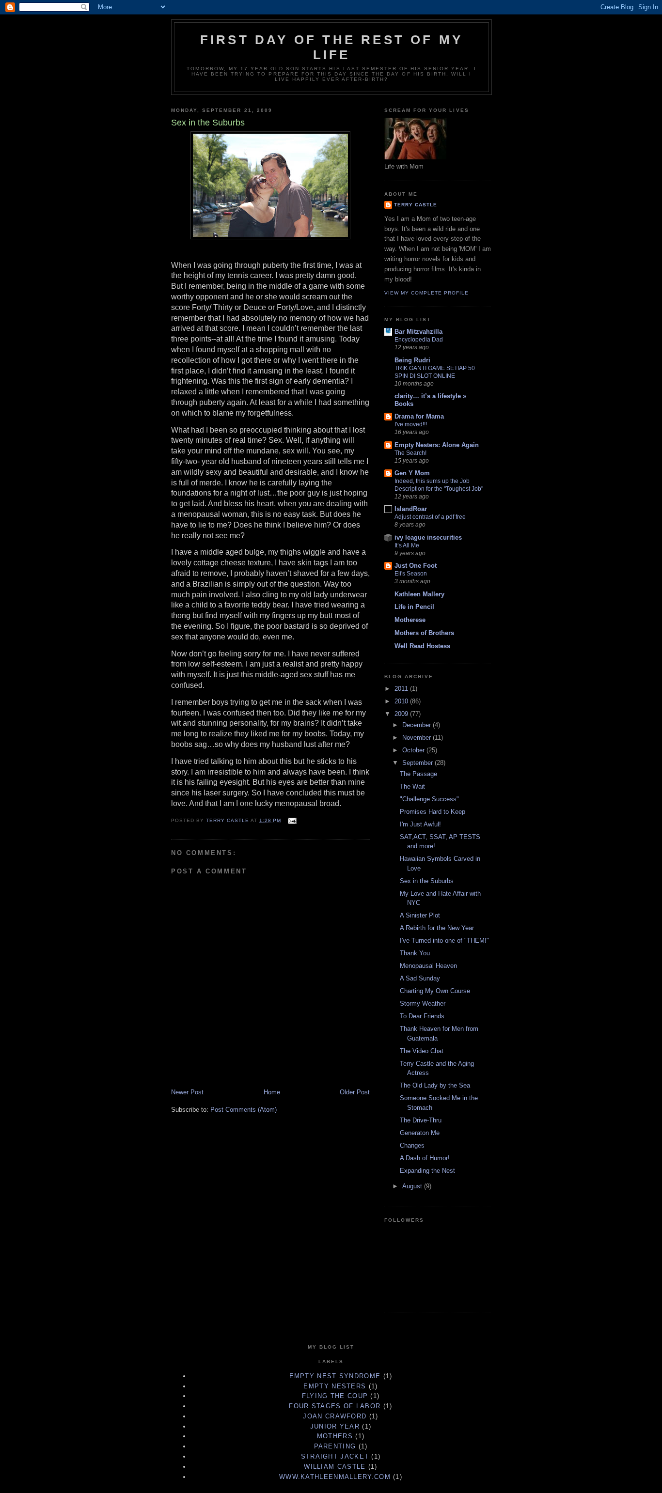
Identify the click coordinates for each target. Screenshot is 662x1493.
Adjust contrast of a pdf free (430, 516)
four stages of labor (334, 1406)
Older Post (355, 1092)
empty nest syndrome (335, 1376)
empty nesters (334, 1386)
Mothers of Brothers (424, 633)
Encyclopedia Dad (418, 339)
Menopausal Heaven (428, 965)
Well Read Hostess (422, 646)
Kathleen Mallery (419, 594)
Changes (412, 1145)
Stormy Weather (422, 1003)
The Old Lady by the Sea (435, 1085)
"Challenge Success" (429, 799)
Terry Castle (415, 204)
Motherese (410, 619)
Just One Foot (415, 565)
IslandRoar (410, 509)
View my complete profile (426, 292)
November (417, 737)
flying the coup (335, 1396)
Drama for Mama (419, 416)
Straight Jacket (335, 1456)
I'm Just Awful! (420, 824)
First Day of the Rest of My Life (331, 47)
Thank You (415, 953)
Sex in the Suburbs (427, 881)
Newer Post (187, 1092)
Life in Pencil (414, 606)
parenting (335, 1446)
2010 (402, 701)
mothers (335, 1436)
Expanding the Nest (427, 1170)
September (418, 762)
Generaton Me (420, 1132)
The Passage (418, 774)
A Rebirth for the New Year (437, 928)
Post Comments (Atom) (243, 1109)
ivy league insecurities (428, 537)
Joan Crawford (334, 1416)
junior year (335, 1426)
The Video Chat (421, 1051)
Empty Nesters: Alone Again (436, 445)
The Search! (410, 453)
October (414, 750)
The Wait (412, 786)
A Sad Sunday (420, 978)
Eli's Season (410, 573)
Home (272, 1092)
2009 (402, 713)
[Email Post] (292, 820)
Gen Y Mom (412, 473)
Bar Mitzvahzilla (418, 331)
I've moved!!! (410, 424)
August (413, 1186)
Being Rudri (412, 360)
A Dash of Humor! (425, 1158)
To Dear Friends (422, 1016)
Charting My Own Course (435, 991)
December (417, 725)
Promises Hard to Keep (432, 811)
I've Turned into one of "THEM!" (444, 940)
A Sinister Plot (420, 915)
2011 (402, 688)
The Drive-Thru (420, 1120)
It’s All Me (406, 545)
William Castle (334, 1466)
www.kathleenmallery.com (335, 1476)
